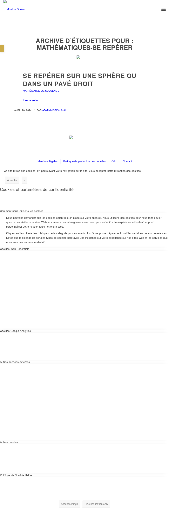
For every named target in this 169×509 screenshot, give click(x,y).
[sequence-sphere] (84, 63)
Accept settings (69, 503)
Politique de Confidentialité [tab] (16, 475)
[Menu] (163, 9)
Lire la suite (30, 100)
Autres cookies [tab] (9, 442)
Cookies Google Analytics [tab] (15, 331)
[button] (2, 48)
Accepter (12, 180)
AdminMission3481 (54, 110)
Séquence (52, 90)
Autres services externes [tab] (15, 362)
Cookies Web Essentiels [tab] (14, 249)
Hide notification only (96, 503)
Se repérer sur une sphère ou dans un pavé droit (79, 79)
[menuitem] (47, 161)
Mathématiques (33, 90)
